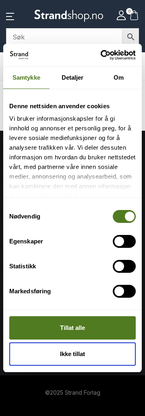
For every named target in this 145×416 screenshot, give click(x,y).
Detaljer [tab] (73, 77)
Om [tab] (119, 77)
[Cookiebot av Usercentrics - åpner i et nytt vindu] (102, 55)
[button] (10, 16)
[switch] (124, 241)
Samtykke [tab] (26, 77)
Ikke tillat (72, 353)
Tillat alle (72, 327)
